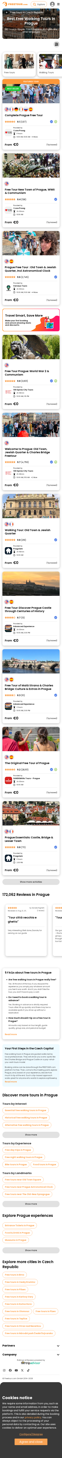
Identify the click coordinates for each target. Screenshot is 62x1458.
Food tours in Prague (44, 1164)
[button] (19, 64)
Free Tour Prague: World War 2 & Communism (27, 373)
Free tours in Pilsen (15, 1289)
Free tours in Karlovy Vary (19, 1296)
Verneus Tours (20, 286)
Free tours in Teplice (16, 1318)
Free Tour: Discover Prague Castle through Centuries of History (28, 609)
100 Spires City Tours (23, 390)
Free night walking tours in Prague (23, 1157)
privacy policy (33, 1417)
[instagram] (4, 1370)
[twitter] (22, 1370)
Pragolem (18, 549)
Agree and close (31, 1442)
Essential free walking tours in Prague (25, 1110)
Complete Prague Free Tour (24, 115)
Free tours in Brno (14, 1274)
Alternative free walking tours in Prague (27, 1125)
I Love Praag (19, 131)
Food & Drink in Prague (17, 1232)
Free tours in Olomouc (17, 1311)
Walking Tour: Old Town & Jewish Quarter (27, 531)
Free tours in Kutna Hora (18, 1304)
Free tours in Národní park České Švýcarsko (29, 1333)
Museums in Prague (15, 1240)
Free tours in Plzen (46, 1311)
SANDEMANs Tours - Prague (26, 778)
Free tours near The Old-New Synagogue (27, 1194)
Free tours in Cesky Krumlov (20, 1282)
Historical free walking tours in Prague (26, 1117)
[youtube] (16, 1370)
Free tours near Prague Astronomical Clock (29, 1186)
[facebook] (10, 1370)
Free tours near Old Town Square (23, 1179)
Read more (11, 1034)
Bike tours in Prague (16, 1164)
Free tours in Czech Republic (27, 12)
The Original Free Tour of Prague (27, 763)
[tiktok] (28, 1370)
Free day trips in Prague (18, 1149)
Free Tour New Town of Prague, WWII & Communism (30, 191)
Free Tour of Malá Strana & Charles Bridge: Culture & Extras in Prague (29, 687)
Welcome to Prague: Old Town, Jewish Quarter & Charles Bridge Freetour (27, 452)
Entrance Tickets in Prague (19, 1225)
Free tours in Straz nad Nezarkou (23, 1326)
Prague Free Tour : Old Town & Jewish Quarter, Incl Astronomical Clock (30, 269)
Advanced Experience (23, 626)
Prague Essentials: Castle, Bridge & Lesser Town (29, 839)
